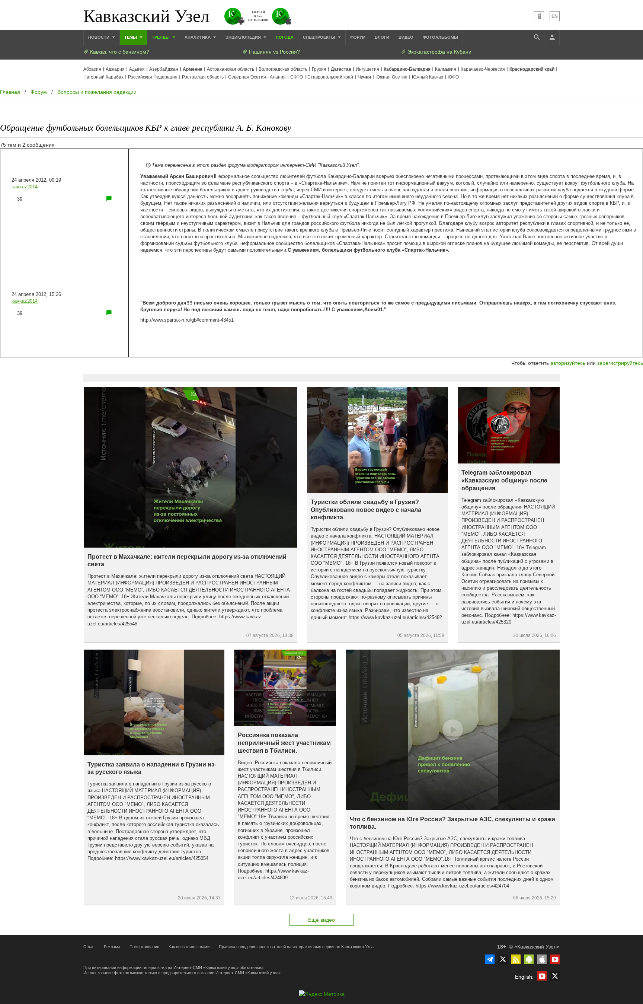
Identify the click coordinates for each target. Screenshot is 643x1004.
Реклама (112, 946)
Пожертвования (144, 946)
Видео (406, 37)
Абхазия (92, 69)
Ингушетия (367, 69)
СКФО (296, 77)
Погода (285, 37)
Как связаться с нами (189, 946)
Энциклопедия (243, 37)
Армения (192, 69)
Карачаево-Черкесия (483, 69)
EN (554, 16)
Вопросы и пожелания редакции (97, 92)
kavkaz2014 (25, 186)
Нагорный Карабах (103, 77)
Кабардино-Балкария (407, 69)
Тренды (161, 37)
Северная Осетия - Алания (257, 77)
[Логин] (551, 37)
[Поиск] (536, 37)
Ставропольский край (330, 77)
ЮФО (453, 77)
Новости (99, 37)
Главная (10, 92)
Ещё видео (321, 920)
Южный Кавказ (427, 77)
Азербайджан (163, 69)
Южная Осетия (391, 77)
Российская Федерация (152, 77)
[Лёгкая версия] (539, 16)
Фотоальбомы (440, 37)
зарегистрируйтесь (620, 363)
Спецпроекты (319, 37)
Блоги (382, 37)
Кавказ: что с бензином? (119, 51)
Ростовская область (203, 77)
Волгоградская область (283, 69)
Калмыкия (445, 69)
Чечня (364, 77)
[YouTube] (555, 959)
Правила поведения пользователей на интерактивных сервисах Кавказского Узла (296, 946)
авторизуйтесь (567, 363)
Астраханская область (230, 69)
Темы (131, 37)
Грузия (319, 69)
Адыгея (137, 69)
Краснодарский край (531, 69)
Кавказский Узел (146, 15)
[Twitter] (503, 959)
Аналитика (198, 37)
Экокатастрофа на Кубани (438, 51)
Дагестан (341, 69)
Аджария (115, 69)
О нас (89, 946)
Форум (357, 37)
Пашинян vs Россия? (273, 51)
